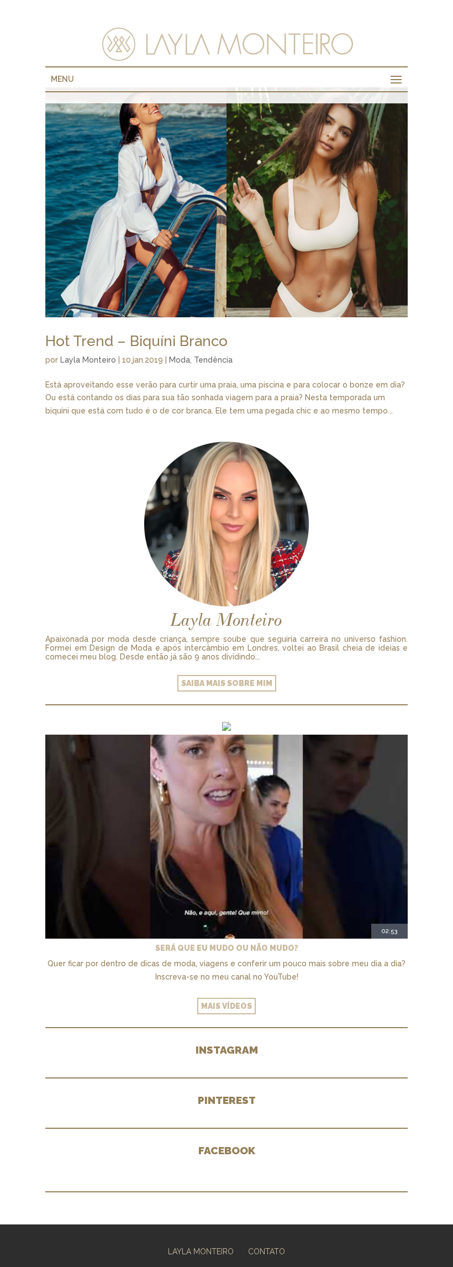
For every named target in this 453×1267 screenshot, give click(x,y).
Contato (266, 1251)
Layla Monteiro (88, 359)
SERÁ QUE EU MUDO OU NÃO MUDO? (226, 948)
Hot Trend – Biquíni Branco (136, 341)
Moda (179, 359)
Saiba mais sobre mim (226, 683)
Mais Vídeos (226, 1006)
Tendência (213, 359)
